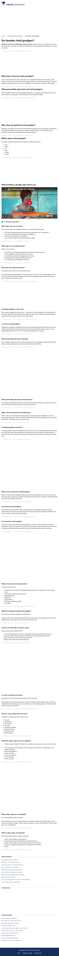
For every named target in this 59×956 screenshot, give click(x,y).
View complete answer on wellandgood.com (23, 241)
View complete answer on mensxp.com (22, 642)
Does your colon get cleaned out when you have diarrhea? (16, 879)
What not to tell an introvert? (8, 877)
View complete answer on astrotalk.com (22, 761)
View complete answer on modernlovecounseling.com (25, 281)
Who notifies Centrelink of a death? (10, 923)
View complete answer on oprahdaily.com (23, 828)
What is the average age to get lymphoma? (12, 869)
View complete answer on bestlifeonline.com (23, 157)
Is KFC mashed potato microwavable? (11, 882)
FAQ (19, 953)
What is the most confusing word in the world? (13, 874)
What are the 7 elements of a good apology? (12, 930)
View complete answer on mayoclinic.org (23, 501)
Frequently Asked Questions (15, 36)
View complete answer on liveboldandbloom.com (24, 97)
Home (3, 36)
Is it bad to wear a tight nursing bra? (10, 933)
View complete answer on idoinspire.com (23, 51)
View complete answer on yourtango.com (23, 135)
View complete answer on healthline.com (23, 531)
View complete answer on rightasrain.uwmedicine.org (25, 319)
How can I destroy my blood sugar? (10, 867)
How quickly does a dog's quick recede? (11, 920)
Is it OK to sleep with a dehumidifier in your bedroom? (15, 928)
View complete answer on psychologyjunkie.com (24, 407)
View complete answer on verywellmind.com (23, 86)
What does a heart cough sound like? (11, 862)
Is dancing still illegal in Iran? (8, 935)
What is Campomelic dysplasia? (9, 918)
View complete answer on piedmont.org (22, 334)
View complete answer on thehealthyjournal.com (24, 516)
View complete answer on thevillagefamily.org (24, 606)
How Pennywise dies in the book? (10, 859)
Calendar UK (37, 953)
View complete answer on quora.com (22, 439)
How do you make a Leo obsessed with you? (12, 864)
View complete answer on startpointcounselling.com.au (26, 708)
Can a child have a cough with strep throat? (12, 872)
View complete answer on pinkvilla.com (22, 849)
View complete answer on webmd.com (22, 262)
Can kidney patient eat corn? (9, 925)
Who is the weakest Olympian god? (10, 938)
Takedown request (7, 51)
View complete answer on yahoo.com (22, 422)
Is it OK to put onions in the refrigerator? (11, 940)
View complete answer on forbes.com (22, 622)
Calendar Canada (27, 953)
